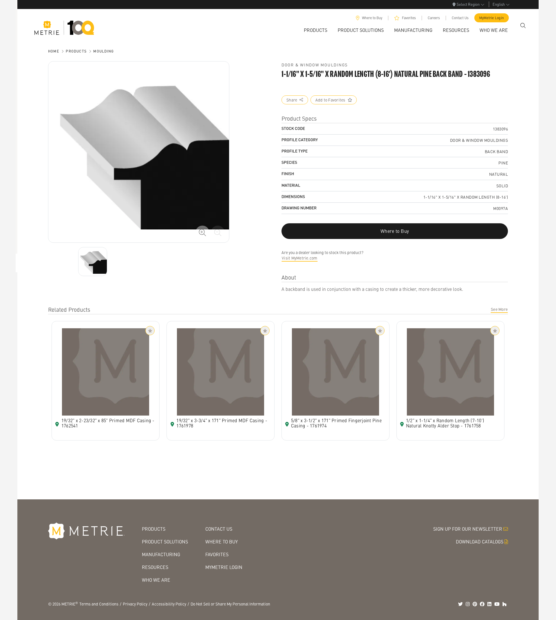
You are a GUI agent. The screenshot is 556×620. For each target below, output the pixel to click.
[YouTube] (497, 604)
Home (53, 51)
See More (499, 309)
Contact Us (460, 18)
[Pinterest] (475, 604)
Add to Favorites (330, 99)
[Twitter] (460, 604)
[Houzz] (504, 604)
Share (291, 99)
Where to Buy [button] (395, 231)
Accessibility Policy (169, 603)
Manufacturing (161, 554)
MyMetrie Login (491, 18)
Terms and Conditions (98, 603)
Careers (434, 18)
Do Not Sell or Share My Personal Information (230, 603)
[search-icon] (523, 25)
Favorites (409, 18)
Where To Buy (221, 542)
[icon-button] (202, 233)
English (499, 4)
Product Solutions (165, 542)
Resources (155, 567)
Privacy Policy (135, 603)
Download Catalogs (479, 542)
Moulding (103, 51)
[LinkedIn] (489, 604)
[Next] (92, 261)
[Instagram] (468, 604)
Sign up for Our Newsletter (467, 529)
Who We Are (156, 580)
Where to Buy (372, 18)
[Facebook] (482, 604)
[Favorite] (150, 330)
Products (76, 51)
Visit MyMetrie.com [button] (299, 257)
